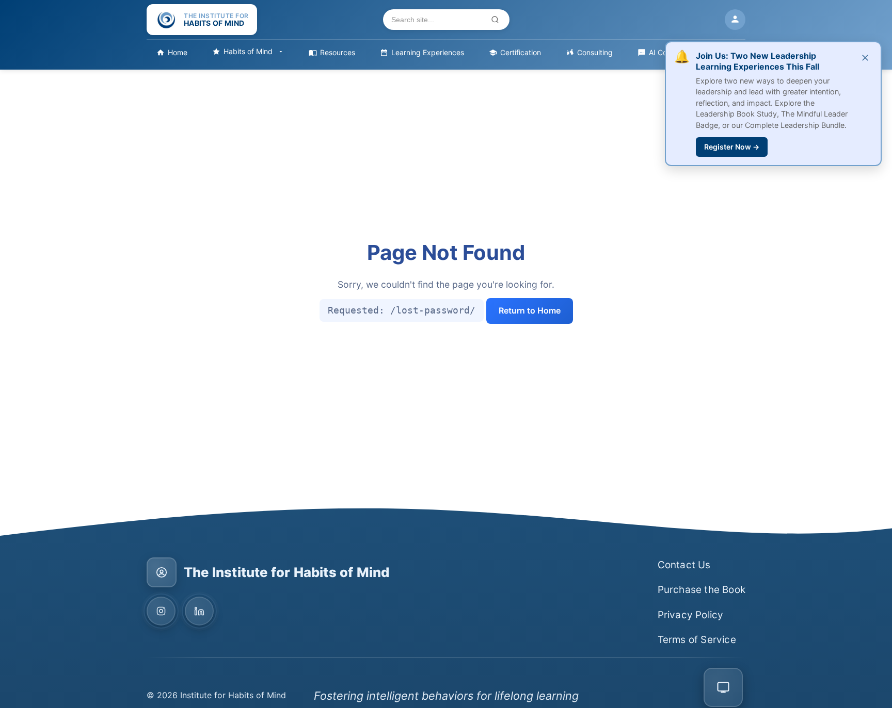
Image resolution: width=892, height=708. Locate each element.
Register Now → (731, 146)
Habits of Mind (248, 51)
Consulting (595, 52)
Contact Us (684, 565)
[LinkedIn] (199, 611)
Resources (337, 52)
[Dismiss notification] (865, 58)
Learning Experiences (427, 52)
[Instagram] (161, 611)
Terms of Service (697, 640)
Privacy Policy (691, 615)
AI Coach (664, 52)
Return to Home (530, 310)
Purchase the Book (701, 590)
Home (177, 52)
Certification (520, 52)
